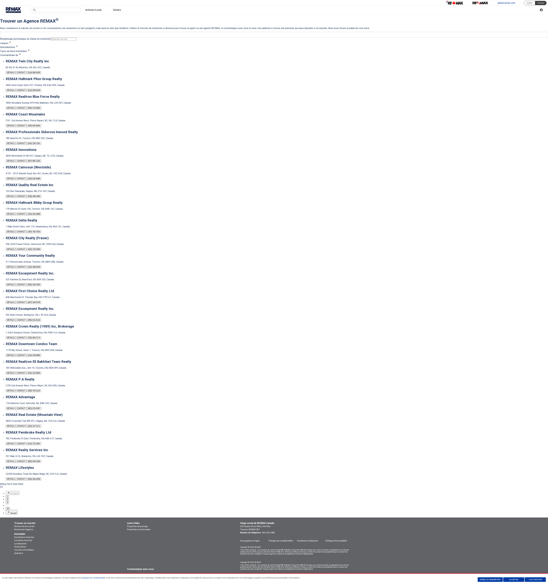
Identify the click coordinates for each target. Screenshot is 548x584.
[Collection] (480, 3)
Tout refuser (535, 579)
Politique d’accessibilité (336, 541)
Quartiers (18, 553)
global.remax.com (506, 3)
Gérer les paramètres (490, 579)
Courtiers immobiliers (24, 550)
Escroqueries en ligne (250, 541)
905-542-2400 (268, 532)
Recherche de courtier (24, 526)
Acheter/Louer (93, 10)
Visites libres (20, 547)
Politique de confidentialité (281, 541)
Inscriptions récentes (24, 537)
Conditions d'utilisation (307, 541)
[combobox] (56, 10)
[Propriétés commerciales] (13, 10)
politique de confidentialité (93, 577)
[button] (274, 43)
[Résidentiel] (454, 3)
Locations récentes (23, 540)
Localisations (20, 543)
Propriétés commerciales (139, 529)
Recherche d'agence (23, 529)
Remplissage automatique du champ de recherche (25, 39)
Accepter (513, 579)
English (529, 3)
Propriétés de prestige (137, 526)
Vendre (117, 10)
